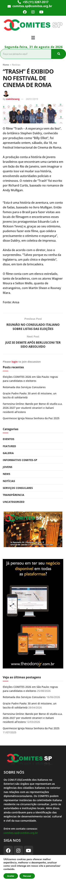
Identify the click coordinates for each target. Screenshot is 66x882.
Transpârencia (13, 495)
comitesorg (12, 99)
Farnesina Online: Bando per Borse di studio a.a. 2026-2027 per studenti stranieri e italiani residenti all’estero (33, 408)
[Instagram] (33, 12)
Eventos (8, 439)
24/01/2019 (32, 99)
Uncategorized (13, 502)
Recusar (27, 876)
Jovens (7, 467)
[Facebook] (24, 12)
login (15, 361)
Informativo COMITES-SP (20, 460)
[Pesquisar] (58, 54)
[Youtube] (41, 12)
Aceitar (10, 876)
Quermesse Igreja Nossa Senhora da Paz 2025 (31, 418)
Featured (9, 446)
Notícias (16, 64)
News (6, 474)
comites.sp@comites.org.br (21, 833)
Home (6, 64)
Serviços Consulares (18, 488)
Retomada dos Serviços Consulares (24, 387)
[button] (33, 37)
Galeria (8, 453)
